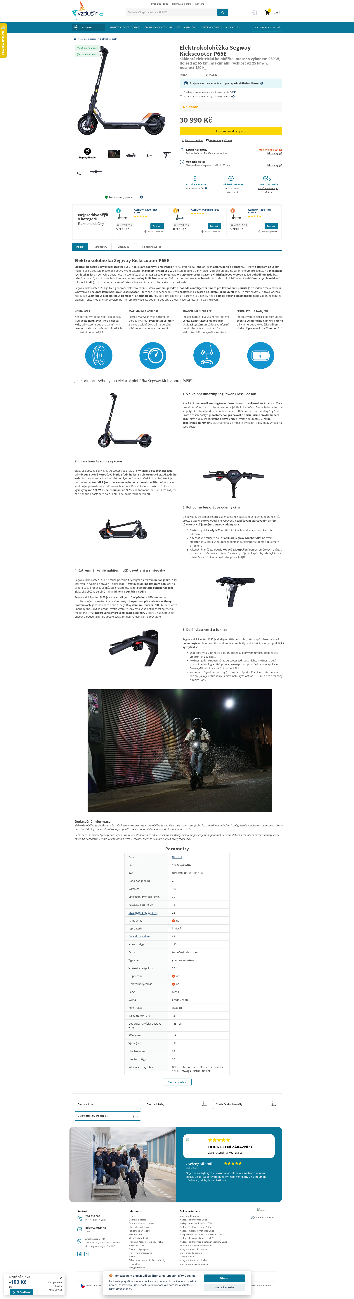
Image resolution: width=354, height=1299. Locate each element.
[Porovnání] (255, 14)
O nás (132, 1216)
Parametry (100, 246)
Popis (79, 246)
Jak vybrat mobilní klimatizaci (194, 1249)
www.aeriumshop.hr (261, 1285)
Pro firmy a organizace (140, 1252)
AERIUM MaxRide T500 (205, 209)
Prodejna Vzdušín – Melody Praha (146, 1241)
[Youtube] (86, 1255)
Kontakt (199, 3)
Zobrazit (157, 226)
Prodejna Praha (159, 3)
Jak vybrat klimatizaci (190, 1216)
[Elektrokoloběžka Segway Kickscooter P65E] (123, 92)
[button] (272, 12)
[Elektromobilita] (135, 1103)
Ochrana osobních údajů (141, 1223)
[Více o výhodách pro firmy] (261, 83)
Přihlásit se (134, 1263)
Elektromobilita (88, 38)
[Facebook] (80, 1255)
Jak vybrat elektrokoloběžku (194, 1263)
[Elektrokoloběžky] (204, 1103)
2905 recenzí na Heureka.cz (225, 1152)
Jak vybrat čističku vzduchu (193, 1260)
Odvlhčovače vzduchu (158, 27)
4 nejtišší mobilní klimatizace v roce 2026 (201, 1234)
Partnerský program (139, 1249)
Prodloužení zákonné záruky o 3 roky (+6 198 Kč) (208, 91)
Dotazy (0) (123, 246)
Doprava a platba (181, 3)
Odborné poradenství (267, 27)
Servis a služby (136, 1245)
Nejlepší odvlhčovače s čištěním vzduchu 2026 (203, 1241)
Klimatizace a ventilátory (125, 27)
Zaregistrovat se (137, 1267)
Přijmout (224, 1278)
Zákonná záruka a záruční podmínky (147, 1260)
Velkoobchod (135, 1234)
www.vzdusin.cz (94, 1285)
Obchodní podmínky (139, 1227)
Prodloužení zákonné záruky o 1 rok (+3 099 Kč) (207, 96)
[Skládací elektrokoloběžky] (273, 1103)
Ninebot (177, 857)
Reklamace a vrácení (139, 1230)
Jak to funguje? (274, 153)
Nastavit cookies (224, 1287)
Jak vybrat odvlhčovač (191, 1252)
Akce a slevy (233, 27)
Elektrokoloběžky (211, 27)
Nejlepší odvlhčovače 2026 (193, 1219)
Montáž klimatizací (138, 1238)
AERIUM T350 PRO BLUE (145, 211)
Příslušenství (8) (151, 246)
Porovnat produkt (177, 1082)
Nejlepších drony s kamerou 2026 (197, 1238)
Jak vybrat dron (187, 1256)
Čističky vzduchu (186, 27)
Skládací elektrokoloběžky (229, 1104)
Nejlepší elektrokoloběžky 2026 (196, 1223)
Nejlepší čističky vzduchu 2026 (195, 1227)
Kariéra (132, 1256)
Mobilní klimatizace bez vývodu (195, 1245)
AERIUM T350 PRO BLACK (259, 211)
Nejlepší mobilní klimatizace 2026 (197, 1230)
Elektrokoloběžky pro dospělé (93, 1115)
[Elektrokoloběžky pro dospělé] (135, 1114)
